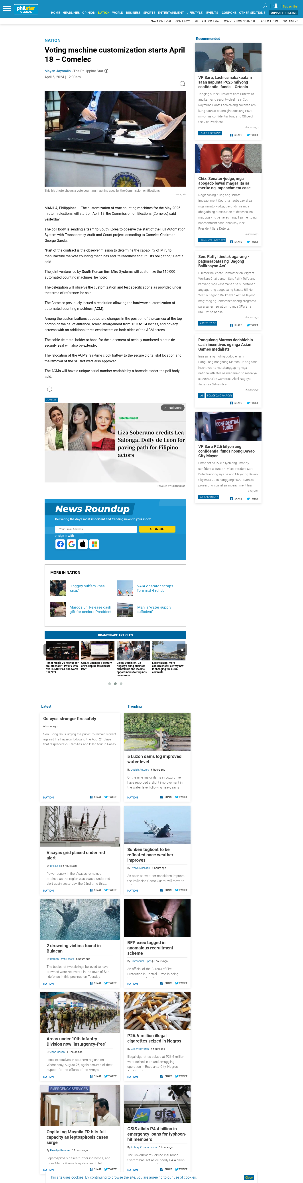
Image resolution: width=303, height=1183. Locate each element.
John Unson (57, 1052)
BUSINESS (133, 13)
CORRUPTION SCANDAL (240, 21)
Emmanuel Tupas (141, 961)
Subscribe (290, 6)
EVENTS (212, 13)
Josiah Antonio (140, 769)
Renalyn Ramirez (60, 1150)
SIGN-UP (157, 529)
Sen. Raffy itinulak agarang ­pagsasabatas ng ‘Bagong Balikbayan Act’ (223, 261)
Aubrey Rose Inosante (144, 1147)
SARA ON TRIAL (161, 21)
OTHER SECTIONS (252, 13)
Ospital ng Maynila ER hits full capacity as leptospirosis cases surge (77, 1137)
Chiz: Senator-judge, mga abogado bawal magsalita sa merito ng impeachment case (224, 183)
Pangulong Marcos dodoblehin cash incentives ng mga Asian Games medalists (225, 344)
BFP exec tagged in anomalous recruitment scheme (150, 948)
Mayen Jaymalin (58, 71)
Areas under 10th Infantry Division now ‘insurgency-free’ (76, 1041)
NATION (104, 13)
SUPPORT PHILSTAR (284, 12)
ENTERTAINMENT (171, 13)
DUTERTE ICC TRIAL (207, 21)
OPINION (88, 13)
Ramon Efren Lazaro (62, 958)
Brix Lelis (55, 865)
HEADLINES (71, 13)
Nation (53, 40)
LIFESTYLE (195, 13)
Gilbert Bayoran (140, 1048)
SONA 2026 (182, 21)
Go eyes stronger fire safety (69, 718)
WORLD (117, 13)
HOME (55, 13)
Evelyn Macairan (140, 868)
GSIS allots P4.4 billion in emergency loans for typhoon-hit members (157, 1134)
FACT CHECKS (269, 21)
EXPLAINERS (290, 21)
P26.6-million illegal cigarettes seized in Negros (154, 1038)
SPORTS (149, 13)
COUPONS (229, 13)
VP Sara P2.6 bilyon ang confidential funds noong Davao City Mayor (226, 451)
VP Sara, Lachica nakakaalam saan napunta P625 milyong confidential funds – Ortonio (225, 82)
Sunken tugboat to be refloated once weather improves (150, 855)
